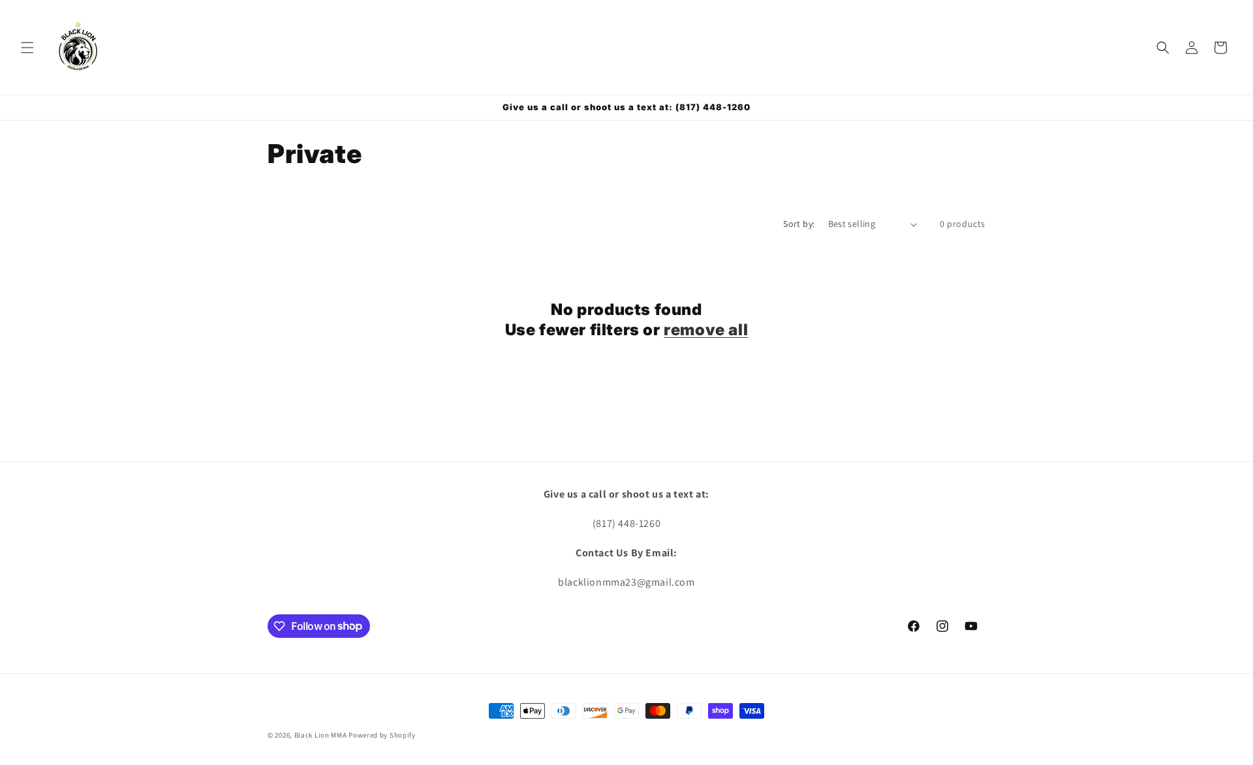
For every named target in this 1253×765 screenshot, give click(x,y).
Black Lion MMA (320, 735)
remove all (706, 329)
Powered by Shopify (382, 735)
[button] (27, 47)
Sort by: (798, 224)
